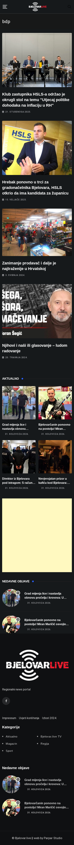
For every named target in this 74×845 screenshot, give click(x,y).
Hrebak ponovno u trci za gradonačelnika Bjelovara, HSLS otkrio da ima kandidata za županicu (35, 187)
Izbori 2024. (49, 718)
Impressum (9, 718)
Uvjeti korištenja (29, 718)
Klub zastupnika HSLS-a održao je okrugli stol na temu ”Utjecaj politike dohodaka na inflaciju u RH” (35, 100)
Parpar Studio (53, 838)
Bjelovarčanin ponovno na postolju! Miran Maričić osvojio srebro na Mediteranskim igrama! (46, 624)
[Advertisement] (37, 535)
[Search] (69, 6)
